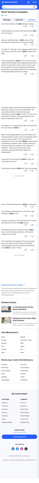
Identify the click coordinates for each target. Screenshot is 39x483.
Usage (4, 419)
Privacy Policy (24, 409)
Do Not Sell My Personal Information (19, 456)
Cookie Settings (24, 416)
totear (3, 337)
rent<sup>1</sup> (26, 340)
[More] (36, 26)
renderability (5, 380)
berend (22, 337)
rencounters (24, 371)
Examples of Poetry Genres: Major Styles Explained (24, 319)
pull (2, 346)
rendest (3, 349)
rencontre (23, 364)
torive (22, 352)
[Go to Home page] (9, 2)
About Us (23, 403)
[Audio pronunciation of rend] (2, 15)
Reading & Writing (7, 422)
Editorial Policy (24, 412)
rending (3, 343)
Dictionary (5, 403)
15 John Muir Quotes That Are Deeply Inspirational (23, 308)
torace (22, 346)
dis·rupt (3, 340)
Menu (34, 2)
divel (2, 352)
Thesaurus (5, 406)
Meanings (7, 20)
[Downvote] (32, 26)
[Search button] (34, 7)
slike (21, 343)
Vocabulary (5, 416)
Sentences (31, 20)
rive (21, 349)
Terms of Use (24, 419)
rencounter (4, 367)
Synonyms (19, 20)
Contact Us (23, 406)
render (22, 377)
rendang (4, 377)
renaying (4, 364)
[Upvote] (26, 26)
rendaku (23, 374)
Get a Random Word (19, 437)
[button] (28, 2)
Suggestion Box (24, 422)
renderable (23, 380)
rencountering (5, 371)
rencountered (24, 367)
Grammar (4, 412)
